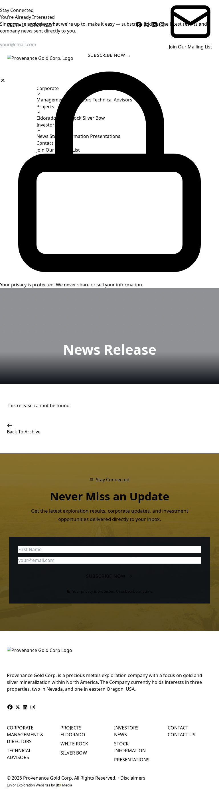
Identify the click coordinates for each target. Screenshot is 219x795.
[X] (146, 25)
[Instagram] (161, 25)
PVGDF (47, 25)
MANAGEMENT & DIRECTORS (25, 738)
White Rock (70, 118)
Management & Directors (64, 100)
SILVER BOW (73, 753)
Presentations (105, 136)
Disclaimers (132, 778)
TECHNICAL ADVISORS (19, 754)
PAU (20, 25)
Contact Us (48, 143)
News (43, 136)
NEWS (120, 734)
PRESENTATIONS (131, 760)
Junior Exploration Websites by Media (39, 785)
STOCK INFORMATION (130, 747)
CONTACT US (181, 734)
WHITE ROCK (74, 744)
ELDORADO (72, 734)
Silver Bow (94, 118)
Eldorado (46, 118)
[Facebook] (138, 25)
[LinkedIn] (154, 25)
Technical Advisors (112, 100)
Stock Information (70, 136)
